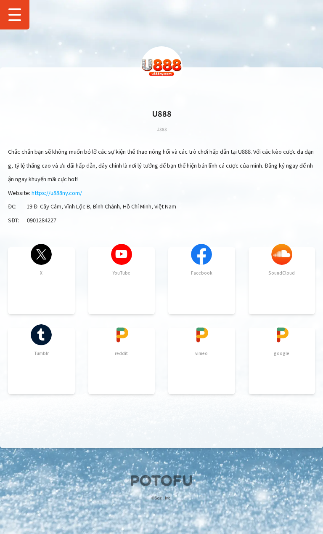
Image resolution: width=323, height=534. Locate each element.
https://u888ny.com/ (57, 193)
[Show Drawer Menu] (14, 14)
